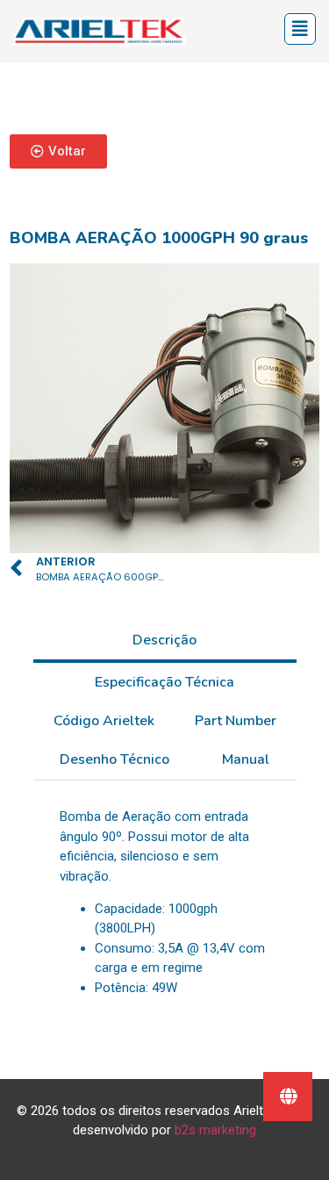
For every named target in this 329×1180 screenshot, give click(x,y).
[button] (58, 151)
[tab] (165, 642)
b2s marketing (215, 1130)
